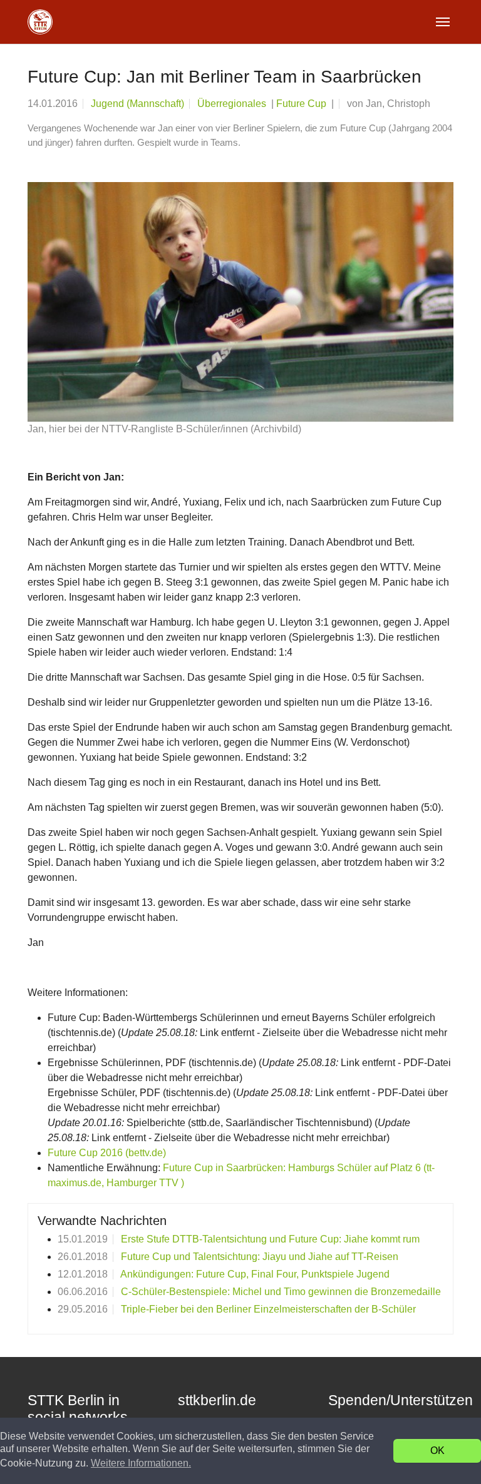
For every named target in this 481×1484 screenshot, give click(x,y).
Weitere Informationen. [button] (141, 1463)
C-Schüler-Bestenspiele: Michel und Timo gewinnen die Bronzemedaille (281, 1291)
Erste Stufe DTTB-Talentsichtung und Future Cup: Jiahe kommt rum (270, 1239)
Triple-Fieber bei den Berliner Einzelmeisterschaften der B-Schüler (268, 1309)
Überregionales (233, 103)
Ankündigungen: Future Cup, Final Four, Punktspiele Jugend (255, 1274)
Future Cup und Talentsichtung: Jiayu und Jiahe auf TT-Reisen (259, 1256)
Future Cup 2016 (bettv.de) (107, 1152)
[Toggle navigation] (442, 22)
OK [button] (437, 1450)
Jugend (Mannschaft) (137, 103)
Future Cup (302, 103)
